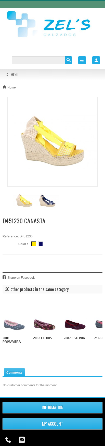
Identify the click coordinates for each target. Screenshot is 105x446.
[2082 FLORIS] (44, 324)
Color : (23, 244)
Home (11, 87)
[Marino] (41, 244)
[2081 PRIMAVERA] (14, 324)
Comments (14, 372)
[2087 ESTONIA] (75, 324)
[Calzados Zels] (52, 24)
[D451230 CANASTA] (52, 141)
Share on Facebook (21, 277)
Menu (14, 74)
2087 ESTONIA (74, 338)
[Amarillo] (34, 244)
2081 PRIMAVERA (12, 339)
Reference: (11, 236)
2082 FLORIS (42, 338)
